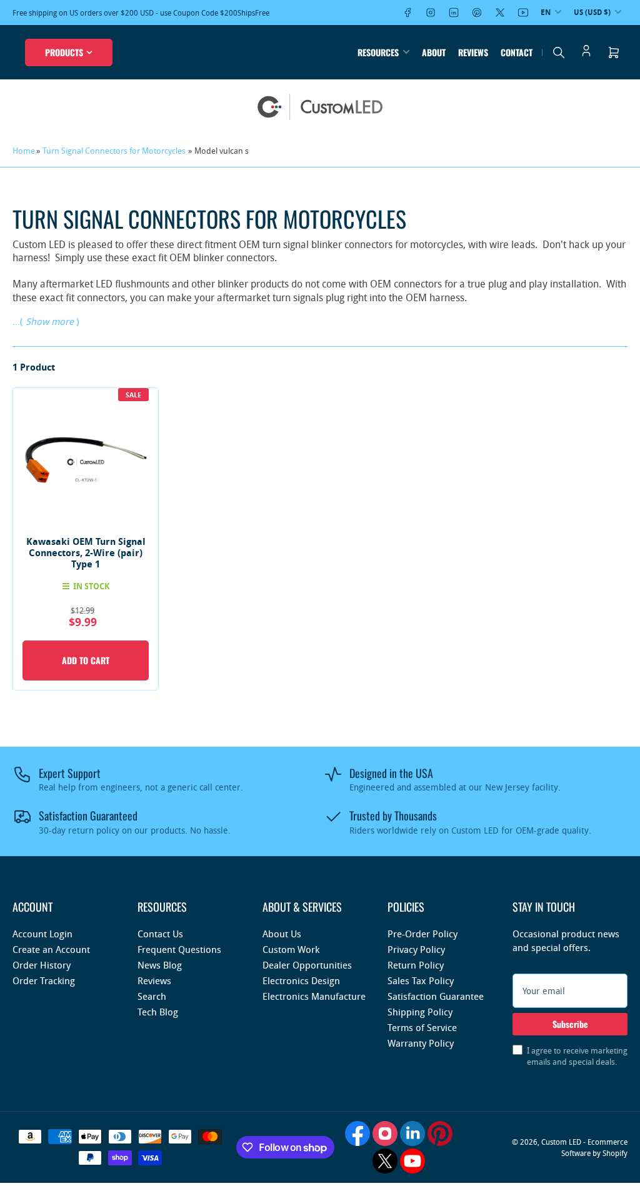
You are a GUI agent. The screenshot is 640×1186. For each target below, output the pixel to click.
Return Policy (416, 965)
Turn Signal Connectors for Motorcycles (114, 150)
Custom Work (290, 949)
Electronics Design (301, 980)
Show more (49, 321)
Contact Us (160, 933)
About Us (281, 933)
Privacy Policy (416, 949)
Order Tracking (43, 980)
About (434, 52)
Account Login (42, 933)
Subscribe (570, 1023)
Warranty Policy (421, 1043)
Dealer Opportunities (307, 965)
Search (152, 996)
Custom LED (561, 1142)
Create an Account (51, 949)
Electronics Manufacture (314, 996)
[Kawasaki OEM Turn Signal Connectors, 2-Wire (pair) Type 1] (85, 460)
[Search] (558, 52)
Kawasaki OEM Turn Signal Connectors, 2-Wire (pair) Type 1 (86, 553)
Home (23, 150)
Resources (378, 52)
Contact (516, 52)
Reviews (473, 52)
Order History (41, 965)
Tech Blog (158, 1011)
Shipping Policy (420, 1011)
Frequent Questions (179, 949)
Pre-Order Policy (423, 933)
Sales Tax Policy (421, 980)
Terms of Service (422, 1027)
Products (64, 52)
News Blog (160, 965)
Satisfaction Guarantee (436, 996)
